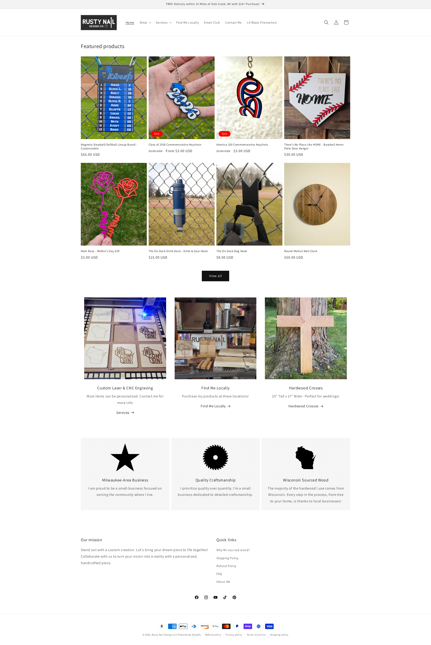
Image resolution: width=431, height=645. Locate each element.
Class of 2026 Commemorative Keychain (175, 144)
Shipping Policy (227, 558)
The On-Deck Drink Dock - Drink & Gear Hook (178, 251)
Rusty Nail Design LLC (164, 634)
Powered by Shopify (189, 634)
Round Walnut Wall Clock (300, 251)
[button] (145, 22)
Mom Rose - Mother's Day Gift (100, 251)
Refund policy (213, 634)
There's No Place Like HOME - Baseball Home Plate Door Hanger (313, 146)
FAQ (219, 574)
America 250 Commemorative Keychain (242, 144)
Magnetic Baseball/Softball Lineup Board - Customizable (109, 146)
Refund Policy (226, 566)
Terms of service (256, 634)
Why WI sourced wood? (233, 550)
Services (123, 412)
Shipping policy (279, 634)
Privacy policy (234, 634)
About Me (223, 582)
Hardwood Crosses (303, 406)
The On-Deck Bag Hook (231, 251)
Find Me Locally (213, 406)
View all (215, 276)
